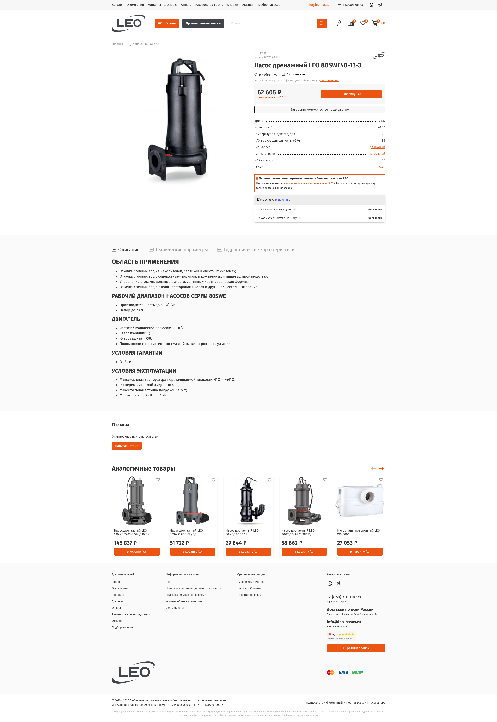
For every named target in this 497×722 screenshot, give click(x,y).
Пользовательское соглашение (186, 594)
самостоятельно (329, 80)
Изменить (284, 199)
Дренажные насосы (144, 44)
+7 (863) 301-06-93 (350, 5)
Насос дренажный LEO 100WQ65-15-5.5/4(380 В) (131, 532)
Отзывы (247, 5)
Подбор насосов (268, 5)
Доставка (171, 5)
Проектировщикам (249, 594)
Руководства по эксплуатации (216, 5)
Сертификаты (175, 607)
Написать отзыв (126, 446)
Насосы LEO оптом (249, 588)
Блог (169, 581)
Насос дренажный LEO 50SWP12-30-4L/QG (186, 532)
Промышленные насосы (203, 23)
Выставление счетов (250, 581)
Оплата (186, 5)
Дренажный (376, 147)
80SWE (380, 167)
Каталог (117, 5)
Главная (117, 44)
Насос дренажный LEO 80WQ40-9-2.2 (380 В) (298, 532)
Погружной (377, 154)
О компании (135, 5)
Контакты (154, 5)
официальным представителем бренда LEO (308, 183)
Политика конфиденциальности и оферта (193, 588)
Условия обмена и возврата (184, 601)
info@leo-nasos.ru (319, 5)
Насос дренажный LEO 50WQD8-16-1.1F (242, 532)
